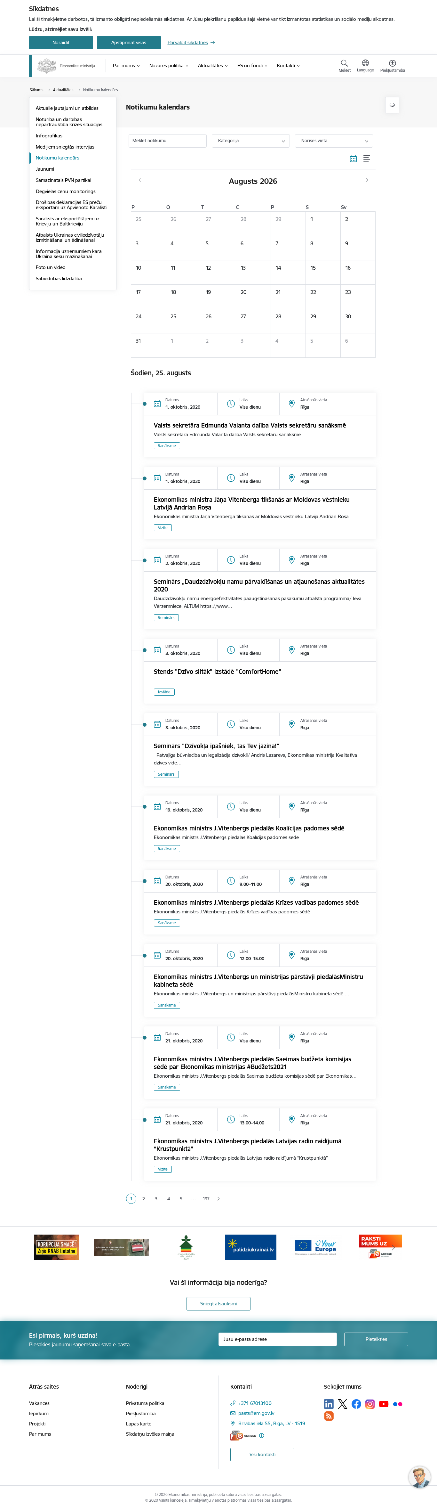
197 (206, 1199)
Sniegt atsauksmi (218, 1304)
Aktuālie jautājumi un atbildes (67, 108)
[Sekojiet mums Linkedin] (329, 1404)
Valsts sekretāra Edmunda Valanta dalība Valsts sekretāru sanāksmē (250, 425)
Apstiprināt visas (128, 42)
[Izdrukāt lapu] (392, 105)
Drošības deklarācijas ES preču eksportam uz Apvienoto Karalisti (71, 204)
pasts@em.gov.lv (256, 1413)
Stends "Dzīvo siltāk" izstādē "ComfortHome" (217, 671)
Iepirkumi (39, 1413)
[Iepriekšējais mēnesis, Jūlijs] (140, 180)
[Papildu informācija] (261, 1435)
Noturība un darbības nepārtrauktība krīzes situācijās (69, 121)
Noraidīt (60, 42)
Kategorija (228, 140)
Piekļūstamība (141, 1413)
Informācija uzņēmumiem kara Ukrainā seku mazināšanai (69, 253)
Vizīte (163, 527)
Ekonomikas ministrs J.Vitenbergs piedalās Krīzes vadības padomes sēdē (256, 902)
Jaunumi (45, 169)
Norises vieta (314, 140)
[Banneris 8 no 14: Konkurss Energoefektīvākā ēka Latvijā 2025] (186, 1247)
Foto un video (51, 267)
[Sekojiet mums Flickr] (397, 1404)
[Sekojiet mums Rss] (329, 1416)
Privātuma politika (145, 1403)
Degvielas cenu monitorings (66, 191)
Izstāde (164, 692)
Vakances (39, 1403)
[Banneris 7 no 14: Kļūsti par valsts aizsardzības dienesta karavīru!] (121, 1247)
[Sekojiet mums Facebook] (356, 1404)
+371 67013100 (255, 1403)
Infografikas (49, 136)
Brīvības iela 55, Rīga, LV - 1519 (271, 1423)
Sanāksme (167, 445)
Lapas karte (138, 1424)
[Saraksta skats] (367, 159)
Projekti (37, 1424)
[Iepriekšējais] (43, 1247)
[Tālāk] (393, 1247)
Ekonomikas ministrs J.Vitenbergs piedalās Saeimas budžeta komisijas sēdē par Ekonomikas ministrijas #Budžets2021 (252, 1063)
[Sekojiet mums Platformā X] (342, 1404)
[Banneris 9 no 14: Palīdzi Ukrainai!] (250, 1247)
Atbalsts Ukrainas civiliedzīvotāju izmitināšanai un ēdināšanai (70, 237)
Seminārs (166, 617)
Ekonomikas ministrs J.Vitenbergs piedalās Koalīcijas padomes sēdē (249, 828)
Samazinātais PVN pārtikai (63, 180)
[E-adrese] (243, 1435)
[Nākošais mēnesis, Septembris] (367, 180)
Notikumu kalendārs (57, 158)
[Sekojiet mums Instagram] (370, 1404)
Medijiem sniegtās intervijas (65, 147)
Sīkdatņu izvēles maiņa (150, 1434)
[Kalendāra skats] (353, 159)
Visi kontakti (262, 1454)
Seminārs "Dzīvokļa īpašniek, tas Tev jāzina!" (216, 746)
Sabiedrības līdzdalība (59, 278)
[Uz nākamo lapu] (218, 1199)
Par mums (40, 1434)
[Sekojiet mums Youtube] (384, 1404)
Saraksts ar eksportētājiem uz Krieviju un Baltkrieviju (67, 221)
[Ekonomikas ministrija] (66, 66)
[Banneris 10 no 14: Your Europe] (316, 1247)
